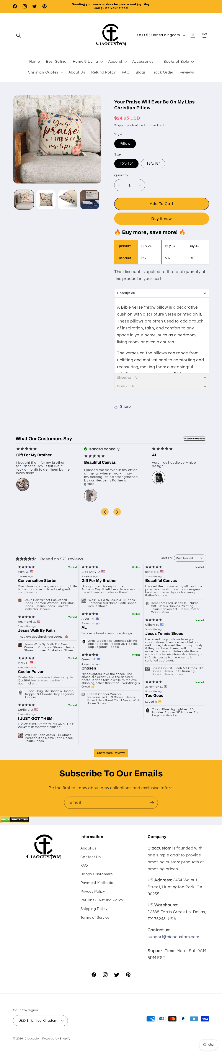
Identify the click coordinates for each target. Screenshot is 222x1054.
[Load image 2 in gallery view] (46, 199)
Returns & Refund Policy (101, 900)
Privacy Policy (92, 892)
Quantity (121, 175)
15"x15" (126, 163)
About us (88, 848)
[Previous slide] (105, 512)
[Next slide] (117, 512)
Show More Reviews (111, 752)
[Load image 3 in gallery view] (67, 199)
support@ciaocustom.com (173, 937)
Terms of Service (95, 918)
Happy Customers (96, 874)
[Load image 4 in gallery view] (89, 199)
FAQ (84, 865)
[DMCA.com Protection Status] (14, 821)
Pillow (125, 144)
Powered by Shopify (56, 1038)
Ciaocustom (33, 1038)
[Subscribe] (152, 803)
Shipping (121, 125)
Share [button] (125, 407)
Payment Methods (96, 883)
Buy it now (161, 219)
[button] (18, 35)
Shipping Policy (94, 909)
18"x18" (153, 163)
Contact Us (90, 857)
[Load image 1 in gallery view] (24, 199)
